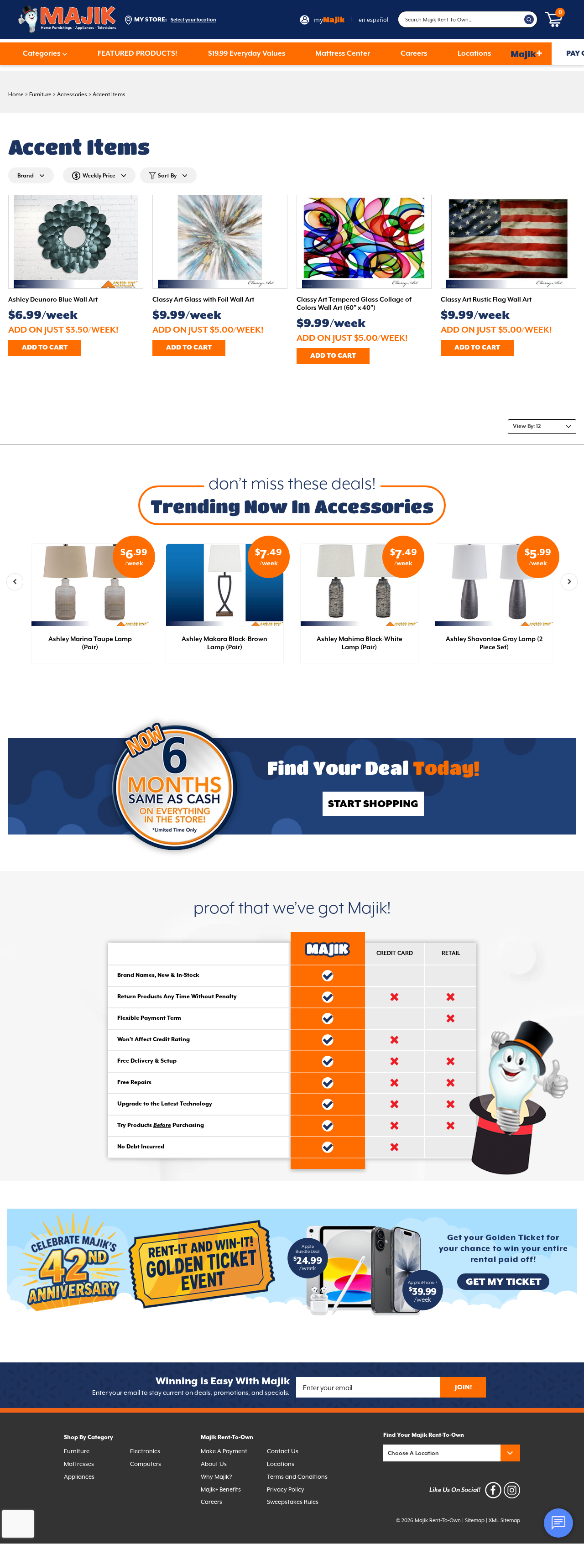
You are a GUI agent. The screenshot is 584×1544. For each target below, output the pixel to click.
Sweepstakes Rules (292, 1501)
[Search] (529, 20)
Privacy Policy (285, 1489)
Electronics (145, 1451)
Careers (414, 54)
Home (16, 94)
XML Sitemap (504, 1520)
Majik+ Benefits (221, 1489)
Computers (145, 1464)
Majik (526, 54)
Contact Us (282, 1451)
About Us (214, 1464)
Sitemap (475, 1520)
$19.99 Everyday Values (246, 54)
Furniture (40, 94)
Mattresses (79, 1464)
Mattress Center (342, 54)
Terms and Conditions (297, 1476)
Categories (41, 54)
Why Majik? (216, 1476)
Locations (474, 54)
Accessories (72, 94)
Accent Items (109, 94)
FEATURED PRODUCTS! (137, 54)
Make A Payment (224, 1451)
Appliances (79, 1476)
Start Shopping (373, 804)
